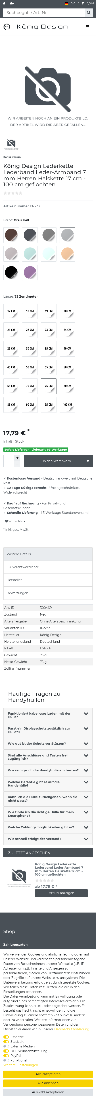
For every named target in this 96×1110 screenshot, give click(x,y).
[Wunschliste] (73, 3)
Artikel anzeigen (61, 893)
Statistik (16, 1042)
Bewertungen (17, 593)
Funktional (18, 1060)
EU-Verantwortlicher (23, 567)
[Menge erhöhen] (17, 458)
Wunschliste (16, 521)
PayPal (15, 1056)
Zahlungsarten (15, 945)
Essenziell (17, 1037)
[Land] (66, 3)
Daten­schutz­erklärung (71, 1029)
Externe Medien (22, 1046)
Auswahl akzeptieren (48, 1092)
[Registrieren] (12, 3)
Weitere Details (19, 554)
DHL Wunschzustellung (29, 1051)
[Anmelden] (5, 3)
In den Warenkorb (57, 461)
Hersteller (14, 580)
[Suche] (89, 12)
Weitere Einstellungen (20, 1065)
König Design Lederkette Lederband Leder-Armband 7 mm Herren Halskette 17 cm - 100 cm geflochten (59, 869)
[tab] (48, 554)
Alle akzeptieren (48, 1074)
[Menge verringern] (17, 464)
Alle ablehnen (48, 1083)
